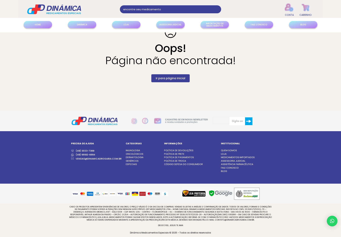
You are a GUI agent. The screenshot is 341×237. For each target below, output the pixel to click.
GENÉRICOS (132, 161)
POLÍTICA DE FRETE (174, 154)
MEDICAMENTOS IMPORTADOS (238, 157)
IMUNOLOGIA (133, 150)
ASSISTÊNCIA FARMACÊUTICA (237, 164)
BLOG (224, 171)
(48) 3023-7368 (85, 150)
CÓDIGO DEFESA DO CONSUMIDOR (183, 164)
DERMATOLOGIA (135, 157)
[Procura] (217, 9)
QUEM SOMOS (229, 150)
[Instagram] (134, 121)
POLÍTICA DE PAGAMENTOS (179, 157)
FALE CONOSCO (230, 167)
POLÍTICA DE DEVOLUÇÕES (178, 150)
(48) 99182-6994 (85, 154)
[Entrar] (289, 9)
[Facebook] (145, 121)
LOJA (224, 154)
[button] (332, 221)
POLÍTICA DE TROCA (175, 161)
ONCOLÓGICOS (134, 154)
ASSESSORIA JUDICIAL (233, 161)
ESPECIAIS (131, 164)
